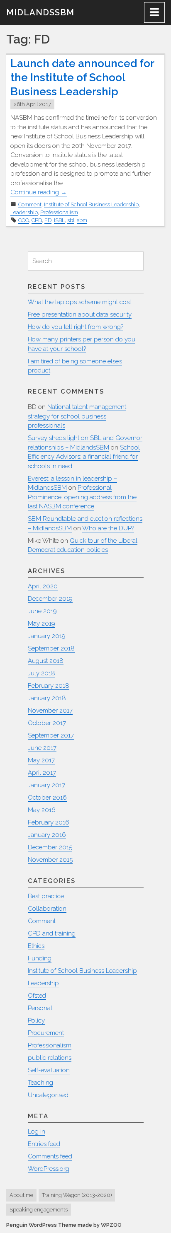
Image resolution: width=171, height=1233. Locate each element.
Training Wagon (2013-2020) (77, 1195)
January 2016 (47, 835)
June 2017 (42, 748)
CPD (37, 220)
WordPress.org (48, 1169)
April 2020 (43, 586)
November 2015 (50, 859)
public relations (49, 1057)
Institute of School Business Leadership (91, 204)
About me (21, 1195)
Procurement (46, 1033)
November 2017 (50, 710)
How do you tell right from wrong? (75, 327)
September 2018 (51, 648)
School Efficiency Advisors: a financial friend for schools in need (84, 457)
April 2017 (42, 772)
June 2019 (42, 611)
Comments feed (50, 1156)
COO (23, 220)
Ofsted (37, 995)
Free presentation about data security (80, 314)
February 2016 (48, 822)
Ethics (36, 946)
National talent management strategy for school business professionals (77, 416)
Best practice (46, 896)
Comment (30, 204)
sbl (70, 220)
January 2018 (47, 698)
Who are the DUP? (108, 528)
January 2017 (46, 785)
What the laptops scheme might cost (79, 302)
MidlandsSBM (40, 12)
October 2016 (47, 797)
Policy (36, 1020)
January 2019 (47, 636)
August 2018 (46, 661)
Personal (40, 1008)
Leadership (24, 212)
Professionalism (59, 212)
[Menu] (154, 12)
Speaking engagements (39, 1209)
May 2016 (42, 810)
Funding (39, 958)
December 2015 (50, 847)
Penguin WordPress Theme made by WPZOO (64, 1225)
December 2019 (50, 598)
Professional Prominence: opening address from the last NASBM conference (82, 497)
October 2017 (47, 723)
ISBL (59, 220)
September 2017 (51, 735)
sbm (82, 220)
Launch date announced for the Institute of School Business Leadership (82, 77)
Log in (36, 1131)
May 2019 (41, 623)
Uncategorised (48, 1095)
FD (47, 220)
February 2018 (48, 685)
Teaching (40, 1082)
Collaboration (47, 908)
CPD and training (52, 933)
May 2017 (41, 760)
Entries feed (44, 1144)
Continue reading (38, 192)
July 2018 (41, 673)
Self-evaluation (49, 1070)
